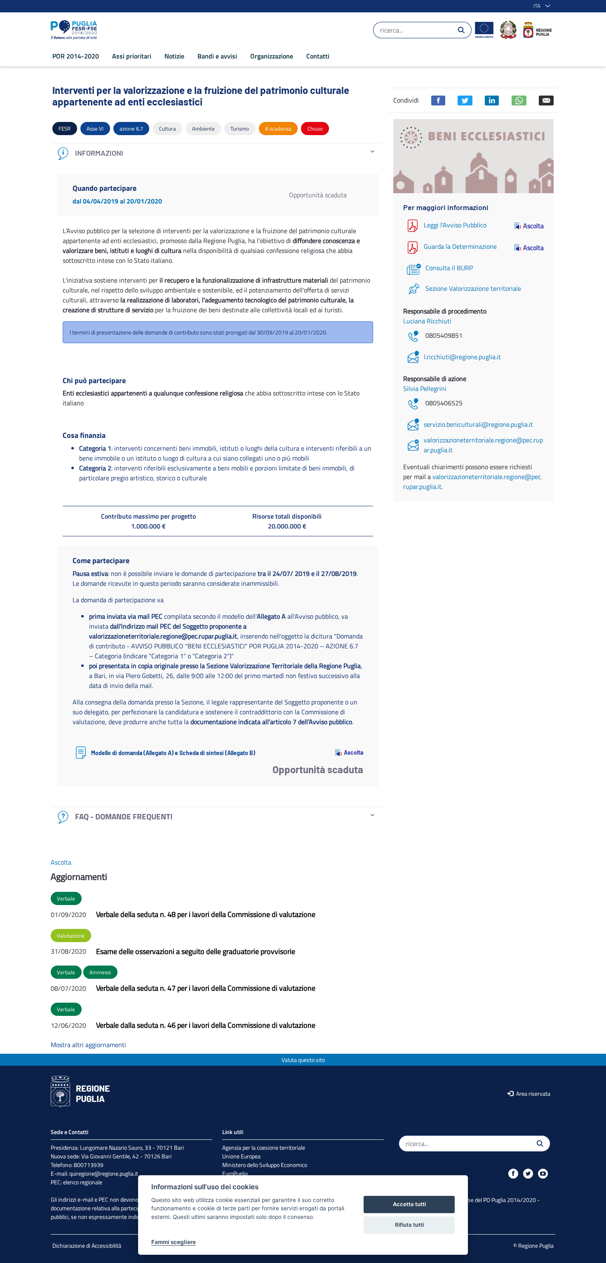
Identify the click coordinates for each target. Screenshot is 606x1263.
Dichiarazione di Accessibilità (86, 1245)
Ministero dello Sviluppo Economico (264, 1164)
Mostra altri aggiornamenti (88, 1045)
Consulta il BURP (449, 268)
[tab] (218, 153)
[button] (540, 6)
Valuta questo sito (303, 1059)
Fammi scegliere (173, 1242)
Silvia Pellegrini (424, 388)
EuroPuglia (235, 1173)
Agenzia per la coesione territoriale (263, 1147)
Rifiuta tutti (409, 1224)
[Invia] (461, 30)
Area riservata (532, 1093)
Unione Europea (241, 1156)
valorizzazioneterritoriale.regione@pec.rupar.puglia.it (483, 445)
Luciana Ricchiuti (427, 321)
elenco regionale (82, 1182)
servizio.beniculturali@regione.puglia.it (478, 424)
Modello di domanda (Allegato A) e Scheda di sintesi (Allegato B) (173, 752)
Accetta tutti (409, 1204)
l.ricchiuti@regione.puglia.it (462, 357)
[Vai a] (75, 30)
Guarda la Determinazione (460, 247)
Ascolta (353, 752)
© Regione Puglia (533, 1245)
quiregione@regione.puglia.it (103, 1173)
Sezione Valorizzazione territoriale (473, 288)
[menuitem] (76, 56)
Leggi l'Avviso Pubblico (455, 225)
